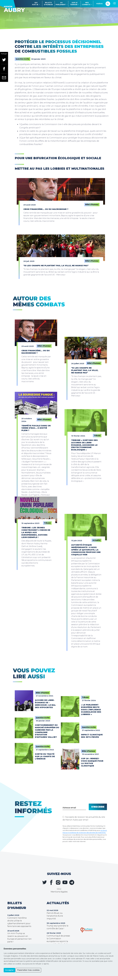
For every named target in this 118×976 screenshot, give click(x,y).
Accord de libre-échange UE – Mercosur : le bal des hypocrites (45, 703)
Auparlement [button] (61, 3)
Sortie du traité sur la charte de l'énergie (45, 756)
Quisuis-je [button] (35, 3)
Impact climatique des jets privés (92, 736)
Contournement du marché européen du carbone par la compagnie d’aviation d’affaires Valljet (47, 731)
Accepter (9, 970)
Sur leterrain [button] (73, 3)
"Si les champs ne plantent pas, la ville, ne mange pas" (55, 265)
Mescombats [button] (86, 3)
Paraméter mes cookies (28, 970)
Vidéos (99, 3)
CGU (59, 889)
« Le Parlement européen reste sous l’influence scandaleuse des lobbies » (91, 709)
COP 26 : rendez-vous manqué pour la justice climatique (92, 762)
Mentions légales (59, 892)
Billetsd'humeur (48, 3)
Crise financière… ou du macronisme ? (45, 209)
